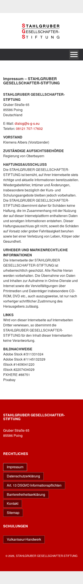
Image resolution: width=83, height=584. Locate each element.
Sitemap (13, 512)
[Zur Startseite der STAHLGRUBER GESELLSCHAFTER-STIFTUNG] (41, 46)
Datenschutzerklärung (23, 476)
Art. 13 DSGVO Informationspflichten (34, 485)
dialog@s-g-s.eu (27, 123)
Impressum (15, 466)
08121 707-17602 (29, 128)
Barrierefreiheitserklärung (26, 494)
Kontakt (12, 503)
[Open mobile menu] (74, 54)
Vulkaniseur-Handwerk (24, 539)
